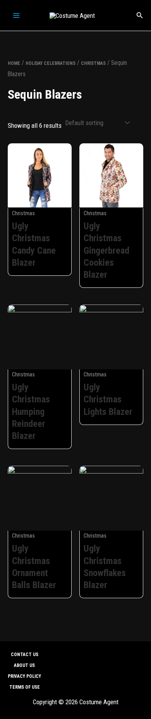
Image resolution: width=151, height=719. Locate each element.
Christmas (93, 63)
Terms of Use (24, 687)
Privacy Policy (24, 676)
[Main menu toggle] (16, 15)
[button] (139, 15)
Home (14, 63)
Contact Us (24, 654)
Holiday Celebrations (51, 63)
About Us (24, 665)
